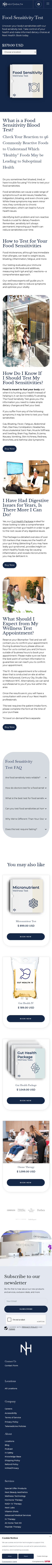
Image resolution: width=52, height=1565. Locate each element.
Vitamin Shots (11, 1511)
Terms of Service (13, 1417)
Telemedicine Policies (15, 1426)
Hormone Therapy (14, 1500)
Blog (7, 1445)
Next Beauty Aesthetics (16, 1492)
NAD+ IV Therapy (13, 1504)
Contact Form (11, 1365)
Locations (9, 1441)
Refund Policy (11, 1464)
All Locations (11, 1388)
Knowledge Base (13, 1456)
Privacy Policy (11, 1422)
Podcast (9, 1449)
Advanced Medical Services (18, 1515)
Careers (8, 1409)
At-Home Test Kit (13, 1523)
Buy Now (10, 448)
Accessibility (11, 1413)
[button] (39, 4)
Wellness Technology (15, 1496)
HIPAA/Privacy (12, 1468)
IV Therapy (10, 1519)
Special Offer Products (16, 1488)
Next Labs (10, 1507)
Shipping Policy (12, 1460)
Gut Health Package (22, 521)
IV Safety (9, 1453)
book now (25, 937)
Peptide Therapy (13, 1527)
